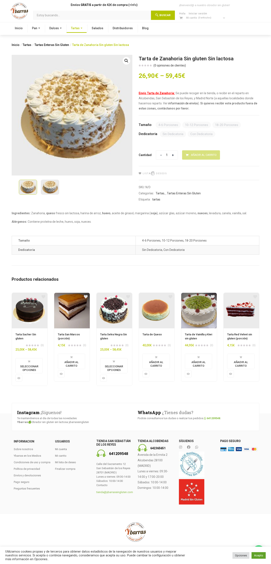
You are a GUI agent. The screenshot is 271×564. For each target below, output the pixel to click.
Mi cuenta (61, 449)
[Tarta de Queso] (156, 310)
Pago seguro (21, 482)
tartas (156, 199)
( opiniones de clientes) (169, 65)
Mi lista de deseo (65, 462)
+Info (133, 5)
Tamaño (145, 125)
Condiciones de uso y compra (32, 462)
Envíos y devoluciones (27, 475)
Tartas (75, 28)
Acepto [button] (258, 555)
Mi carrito (60, 455)
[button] (202, 18)
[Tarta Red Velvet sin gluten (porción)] (241, 310)
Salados (97, 28)
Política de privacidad (27, 468)
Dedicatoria (148, 134)
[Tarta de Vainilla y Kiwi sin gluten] (199, 310)
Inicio (19, 28)
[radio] (168, 125)
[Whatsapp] (196, 447)
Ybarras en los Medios (27, 455)
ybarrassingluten (79, 422)
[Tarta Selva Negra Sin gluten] (114, 310)
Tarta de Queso (152, 334)
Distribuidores (123, 28)
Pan (34, 28)
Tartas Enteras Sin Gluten (52, 45)
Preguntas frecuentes (27, 488)
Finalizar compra (65, 468)
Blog (145, 28)
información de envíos (183, 103)
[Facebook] (188, 447)
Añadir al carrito (204, 154)
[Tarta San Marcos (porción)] (72, 310)
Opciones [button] (241, 555)
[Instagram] (180, 447)
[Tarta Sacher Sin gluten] (29, 310)
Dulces (54, 28)
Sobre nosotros (23, 449)
